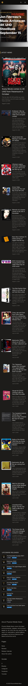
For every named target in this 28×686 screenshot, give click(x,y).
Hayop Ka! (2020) (11, 572)
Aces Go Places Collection (13, 577)
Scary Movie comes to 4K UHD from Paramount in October (13, 91)
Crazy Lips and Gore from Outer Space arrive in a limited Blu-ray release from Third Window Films (19, 316)
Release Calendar (7, 651)
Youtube (4, 674)
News (3, 646)
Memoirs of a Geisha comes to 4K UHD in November (18, 211)
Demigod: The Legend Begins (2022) (16, 566)
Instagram (4, 668)
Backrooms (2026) (11, 561)
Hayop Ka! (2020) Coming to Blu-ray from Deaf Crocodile (18, 392)
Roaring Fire (10, 593)
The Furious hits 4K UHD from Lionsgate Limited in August (18, 531)
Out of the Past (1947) (12, 582)
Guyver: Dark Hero (11, 588)
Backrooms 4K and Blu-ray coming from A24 (18, 464)
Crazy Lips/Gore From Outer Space (16, 605)
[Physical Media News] (2, 2)
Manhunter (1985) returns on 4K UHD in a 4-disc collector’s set (19, 342)
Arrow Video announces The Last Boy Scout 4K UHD (18, 188)
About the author (7, 654)
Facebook (4, 671)
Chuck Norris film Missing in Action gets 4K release (19, 138)
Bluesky (4, 666)
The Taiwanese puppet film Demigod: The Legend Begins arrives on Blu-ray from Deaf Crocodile (19, 368)
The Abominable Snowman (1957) (15, 555)
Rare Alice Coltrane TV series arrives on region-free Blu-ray (19, 238)
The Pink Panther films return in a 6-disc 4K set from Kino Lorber (19, 290)
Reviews (4, 648)
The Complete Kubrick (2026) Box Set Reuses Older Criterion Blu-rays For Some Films (19, 417)
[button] (21, 2)
